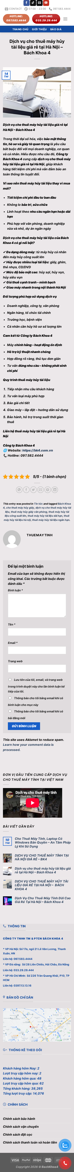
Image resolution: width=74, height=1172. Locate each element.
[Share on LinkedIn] (55, 489)
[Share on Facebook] (26, 489)
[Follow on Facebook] (26, 3)
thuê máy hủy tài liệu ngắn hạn (50, 519)
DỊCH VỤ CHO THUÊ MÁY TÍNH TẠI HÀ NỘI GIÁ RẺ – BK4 (42, 857)
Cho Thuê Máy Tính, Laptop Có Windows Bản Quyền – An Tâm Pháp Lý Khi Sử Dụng (43, 842)
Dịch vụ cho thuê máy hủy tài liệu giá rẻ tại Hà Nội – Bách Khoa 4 (43, 870)
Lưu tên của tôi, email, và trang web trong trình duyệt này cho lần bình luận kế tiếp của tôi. (36, 685)
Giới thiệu (39, 29)
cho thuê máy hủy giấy (20, 507)
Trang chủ (20, 29)
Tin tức (38, 503)
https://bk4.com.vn (37, 450)
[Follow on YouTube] (46, 3)
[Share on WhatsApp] (19, 489)
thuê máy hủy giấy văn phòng (29, 511)
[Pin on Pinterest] (47, 489)
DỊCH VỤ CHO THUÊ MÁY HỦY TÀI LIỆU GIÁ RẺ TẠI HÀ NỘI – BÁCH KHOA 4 (41, 885)
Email (13, 642)
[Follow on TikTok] (33, 3)
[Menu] (65, 19)
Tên (11, 624)
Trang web (15, 661)
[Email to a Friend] (40, 489)
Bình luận (15, 590)
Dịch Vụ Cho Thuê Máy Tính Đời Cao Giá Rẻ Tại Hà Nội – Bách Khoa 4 (43, 900)
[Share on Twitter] (33, 489)
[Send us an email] (39, 3)
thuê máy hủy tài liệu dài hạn (45, 515)
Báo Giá (56, 29)
